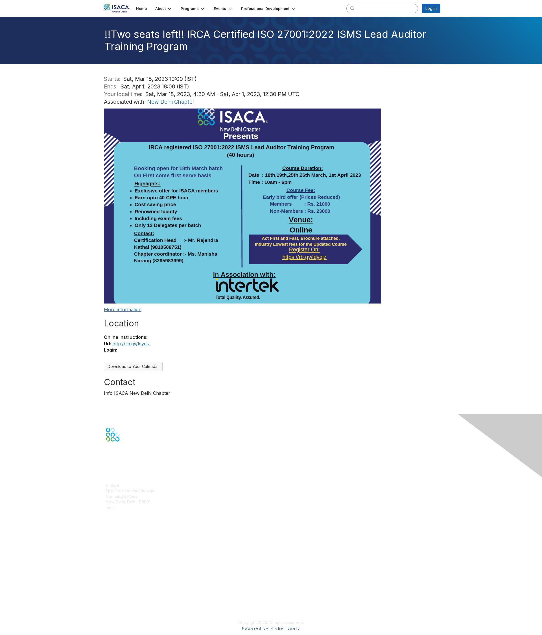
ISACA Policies (119, 594)
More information (122, 309)
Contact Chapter (121, 515)
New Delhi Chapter (170, 101)
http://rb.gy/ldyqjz (131, 343)
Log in (431, 8)
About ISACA (117, 583)
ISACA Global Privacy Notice (132, 605)
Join (110, 540)
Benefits (113, 545)
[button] (163, 8)
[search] (352, 8)
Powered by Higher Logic (271, 628)
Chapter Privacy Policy (127, 614)
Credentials (116, 551)
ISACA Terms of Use (124, 600)
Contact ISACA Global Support (134, 559)
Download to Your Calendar (133, 366)
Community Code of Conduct (133, 589)
